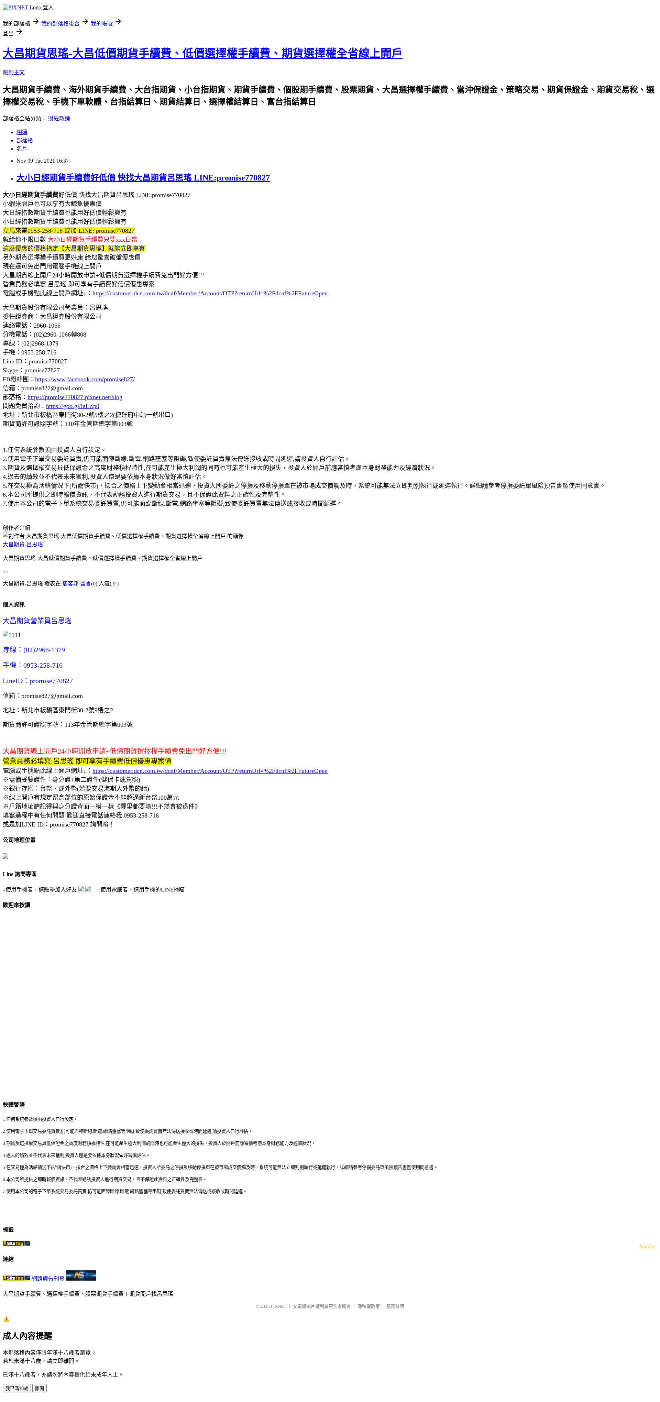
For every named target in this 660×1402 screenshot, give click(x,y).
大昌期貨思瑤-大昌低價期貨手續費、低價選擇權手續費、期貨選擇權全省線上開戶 (203, 53)
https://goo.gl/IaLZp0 (72, 406)
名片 (22, 149)
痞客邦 (70, 584)
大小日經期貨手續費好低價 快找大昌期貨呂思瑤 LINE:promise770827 (143, 177)
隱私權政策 (369, 1306)
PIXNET (278, 1306)
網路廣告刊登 (48, 1279)
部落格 (24, 140)
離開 (39, 1388)
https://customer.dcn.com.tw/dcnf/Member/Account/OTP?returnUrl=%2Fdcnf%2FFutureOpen (210, 293)
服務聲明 (395, 1306)
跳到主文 (14, 72)
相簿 (22, 132)
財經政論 (59, 118)
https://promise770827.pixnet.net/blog (75, 397)
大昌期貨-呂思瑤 (23, 544)
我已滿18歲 (17, 1388)
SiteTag (647, 1246)
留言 (85, 584)
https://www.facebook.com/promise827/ (85, 379)
